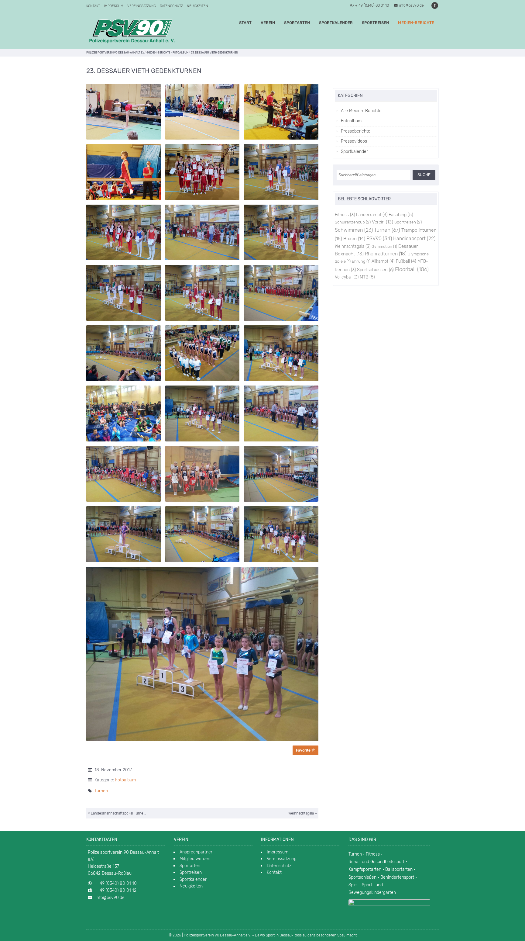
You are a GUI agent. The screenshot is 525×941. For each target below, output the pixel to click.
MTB (367, 277)
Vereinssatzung (141, 6)
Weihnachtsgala (352, 246)
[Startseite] (131, 30)
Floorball (412, 269)
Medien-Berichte (416, 22)
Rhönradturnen (386, 254)
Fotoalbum (125, 780)
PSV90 (379, 238)
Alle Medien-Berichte (361, 110)
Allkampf (383, 261)
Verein (268, 22)
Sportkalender (336, 22)
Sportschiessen (375, 269)
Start (245, 22)
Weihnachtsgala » (302, 813)
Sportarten (297, 22)
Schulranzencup (353, 222)
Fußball (406, 261)
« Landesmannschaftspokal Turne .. (117, 813)
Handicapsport (414, 238)
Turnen (101, 791)
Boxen (354, 238)
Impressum (113, 6)
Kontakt (93, 6)
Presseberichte (355, 131)
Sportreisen (375, 22)
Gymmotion (384, 246)
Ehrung (361, 261)
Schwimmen (354, 230)
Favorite (303, 750)
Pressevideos (354, 141)
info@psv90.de (411, 5)
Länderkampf (371, 214)
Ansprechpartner (196, 852)
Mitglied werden (195, 858)
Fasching (401, 214)
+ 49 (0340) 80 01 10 (372, 5)
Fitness (345, 214)
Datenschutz (171, 6)
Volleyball (347, 277)
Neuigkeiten (197, 6)
